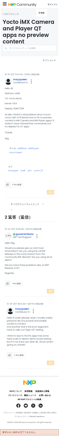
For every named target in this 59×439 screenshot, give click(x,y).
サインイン (53, 4)
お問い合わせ (45, 395)
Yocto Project (15, 152)
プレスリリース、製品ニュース (22, 395)
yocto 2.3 (38, 170)
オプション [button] (48, 60)
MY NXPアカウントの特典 (29, 399)
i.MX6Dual (22, 148)
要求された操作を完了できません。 (19, 432)
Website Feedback (36, 416)
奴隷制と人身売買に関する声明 (44, 413)
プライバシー (8, 413)
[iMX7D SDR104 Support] (11, 210)
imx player (13, 170)
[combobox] (29, 48)
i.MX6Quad (33, 148)
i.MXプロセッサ (11, 14)
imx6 (23, 170)
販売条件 (27, 413)
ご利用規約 (19, 413)
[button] (31, 81)
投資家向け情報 (42, 391)
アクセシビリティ (21, 416)
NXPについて (16, 391)
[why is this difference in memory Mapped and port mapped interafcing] (43, 204)
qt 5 (30, 170)
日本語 (42, 12)
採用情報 (29, 391)
